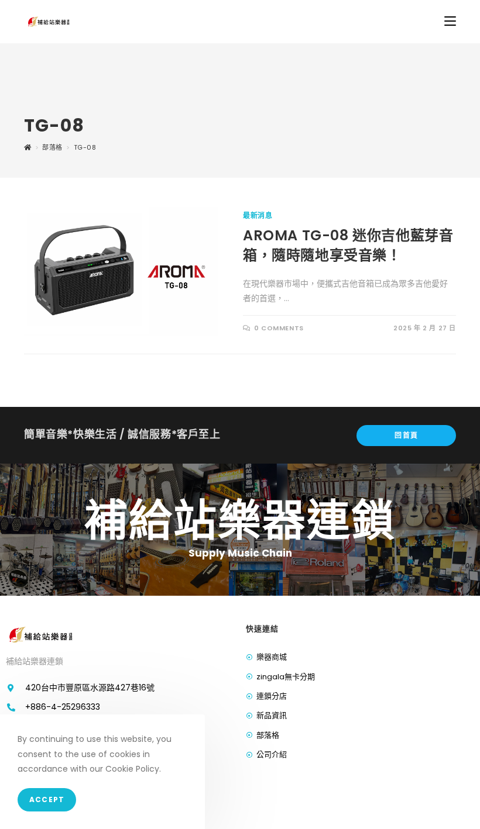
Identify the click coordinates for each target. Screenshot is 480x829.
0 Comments (279, 328)
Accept (46, 799)
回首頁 (406, 435)
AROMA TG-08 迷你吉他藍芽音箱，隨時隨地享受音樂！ (348, 245)
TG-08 (85, 147)
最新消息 (257, 215)
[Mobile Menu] (450, 21)
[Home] (28, 147)
